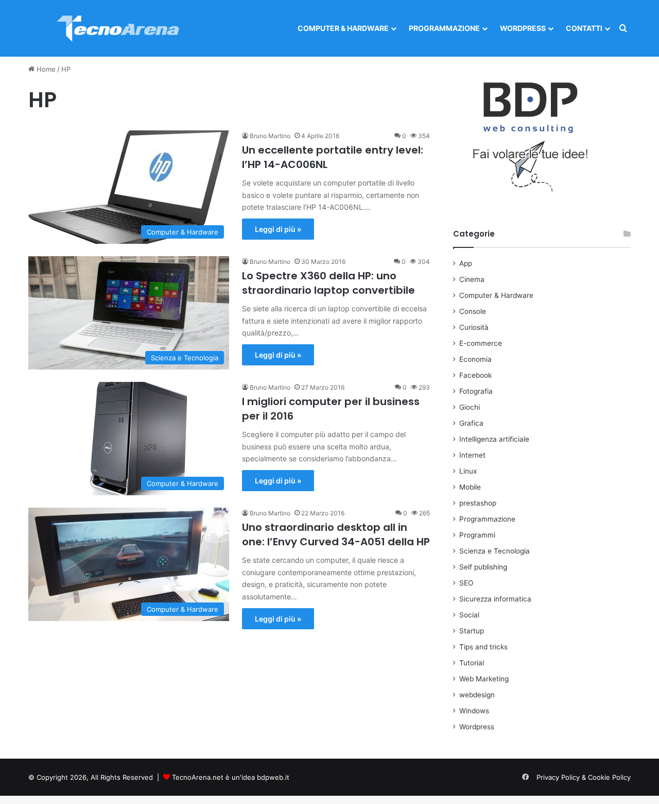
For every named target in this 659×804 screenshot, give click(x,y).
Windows (474, 711)
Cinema (471, 279)
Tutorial (471, 663)
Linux (468, 471)
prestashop (477, 503)
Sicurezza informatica (495, 599)
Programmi (477, 535)
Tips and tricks (483, 647)
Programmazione (444, 28)
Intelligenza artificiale (494, 439)
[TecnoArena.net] (118, 28)
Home (45, 69)
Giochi (469, 407)
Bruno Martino (270, 136)
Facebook (475, 375)
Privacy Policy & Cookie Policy (583, 777)
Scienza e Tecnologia (494, 551)
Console (472, 311)
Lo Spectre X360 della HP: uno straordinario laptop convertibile (328, 283)
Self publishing (483, 567)
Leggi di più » (278, 229)
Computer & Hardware (343, 28)
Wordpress (523, 28)
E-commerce (480, 343)
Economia (475, 359)
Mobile (470, 487)
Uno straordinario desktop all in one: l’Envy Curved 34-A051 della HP (336, 534)
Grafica (471, 423)
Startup (471, 631)
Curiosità (474, 327)
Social (469, 615)
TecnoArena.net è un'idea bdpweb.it (230, 777)
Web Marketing (484, 679)
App (465, 263)
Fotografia (476, 391)
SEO (466, 583)
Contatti (584, 28)
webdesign (477, 695)
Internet (472, 455)
